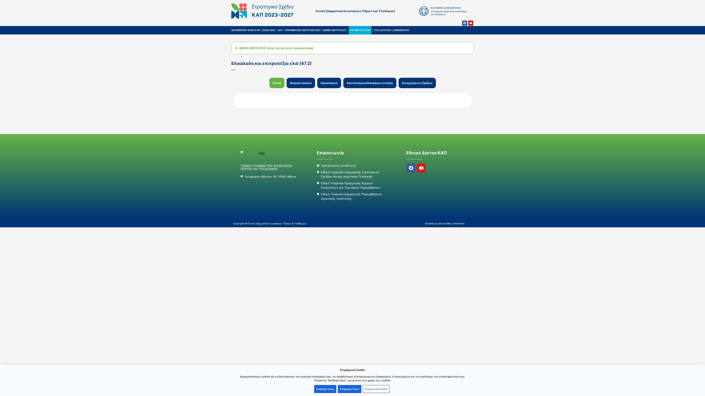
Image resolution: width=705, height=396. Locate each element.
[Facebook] (464, 23)
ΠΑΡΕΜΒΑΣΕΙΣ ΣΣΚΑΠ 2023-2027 (303, 30)
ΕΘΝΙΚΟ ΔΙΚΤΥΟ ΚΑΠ (334, 30)
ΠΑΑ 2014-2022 (383, 30)
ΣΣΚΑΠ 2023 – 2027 (272, 30)
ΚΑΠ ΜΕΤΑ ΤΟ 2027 (360, 30)
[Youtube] (470, 23)
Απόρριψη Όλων (349, 388)
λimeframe (458, 223)
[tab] (276, 83)
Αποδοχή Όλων (325, 388)
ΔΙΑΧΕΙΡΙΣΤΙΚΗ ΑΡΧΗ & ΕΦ (245, 30)
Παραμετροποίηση (376, 388)
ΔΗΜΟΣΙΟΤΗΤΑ (401, 30)
